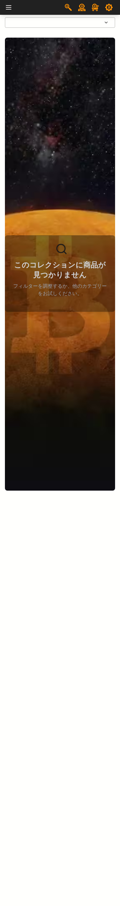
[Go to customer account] (82, 7)
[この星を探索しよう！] (68, 7)
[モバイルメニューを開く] (8, 7)
